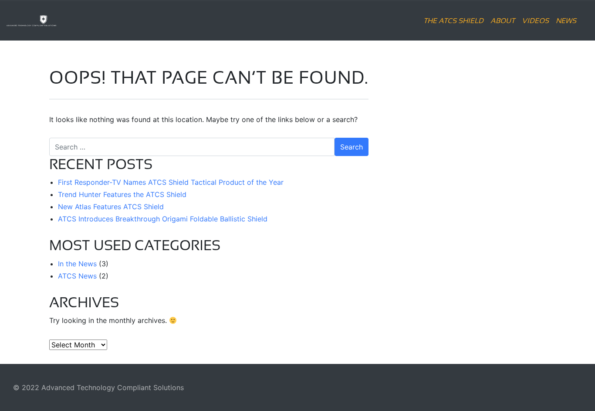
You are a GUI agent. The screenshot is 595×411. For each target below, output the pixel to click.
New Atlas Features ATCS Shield (111, 206)
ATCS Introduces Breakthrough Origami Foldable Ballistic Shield (162, 218)
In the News (77, 263)
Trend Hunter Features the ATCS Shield (122, 194)
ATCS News (77, 276)
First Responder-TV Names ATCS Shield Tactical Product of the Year (171, 182)
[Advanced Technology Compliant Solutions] (56, 20)
